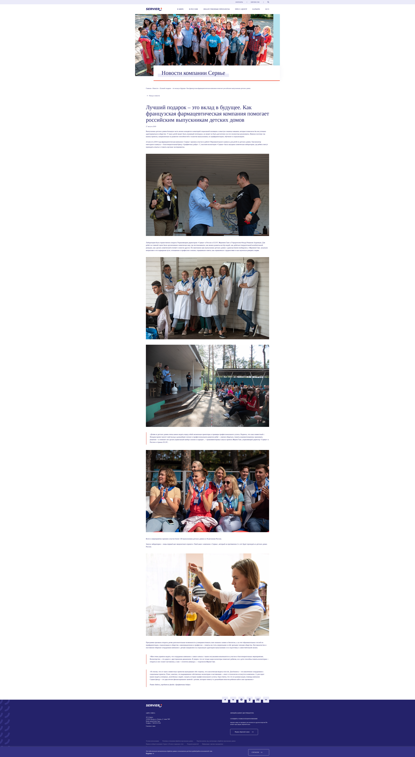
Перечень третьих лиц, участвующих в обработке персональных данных (216, 741)
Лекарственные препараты (216, 9)
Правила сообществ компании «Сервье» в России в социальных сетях (165, 744)
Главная (148, 88)
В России (193, 9)
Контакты (239, 2)
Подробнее (149, 753)
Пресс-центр (241, 9)
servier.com (255, 2)
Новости (155, 88)
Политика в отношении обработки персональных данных (177, 741)
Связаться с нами (150, 726)
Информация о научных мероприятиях (212, 744)
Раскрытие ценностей (193, 744)
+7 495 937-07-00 (156, 723)
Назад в (154, 96)
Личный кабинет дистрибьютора (242, 713)
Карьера (256, 9)
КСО (267, 9)
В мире (180, 9)
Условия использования (152, 741)
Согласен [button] (255, 752)
